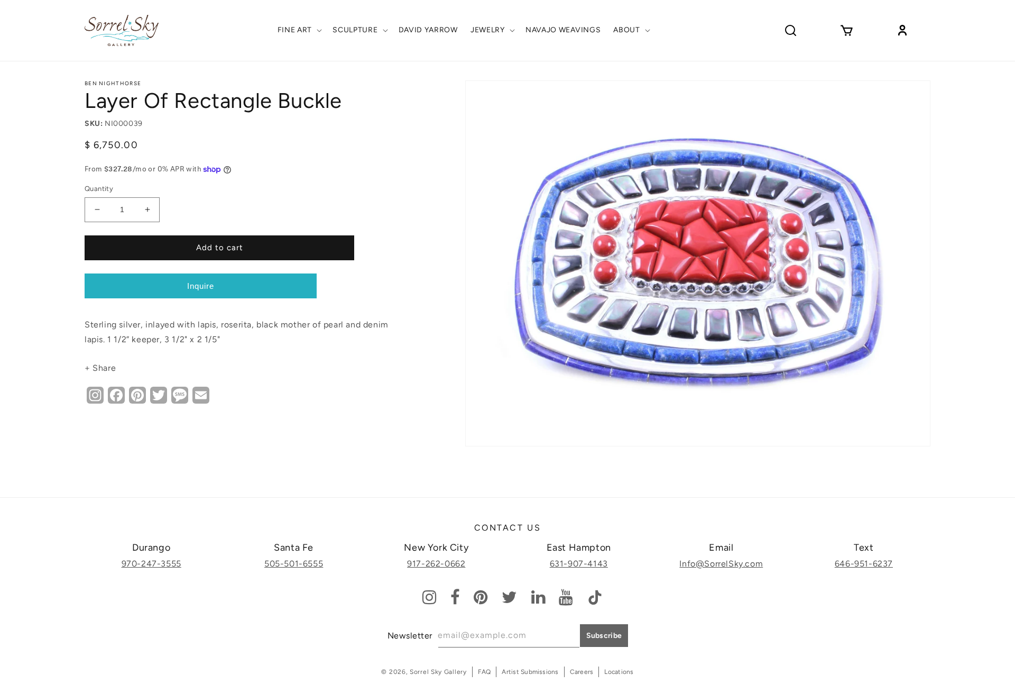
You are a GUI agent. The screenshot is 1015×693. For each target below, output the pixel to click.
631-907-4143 (579, 564)
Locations (618, 672)
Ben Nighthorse (113, 83)
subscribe (604, 635)
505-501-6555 (293, 564)
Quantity (99, 189)
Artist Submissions (530, 672)
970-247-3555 (151, 564)
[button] (299, 30)
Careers (582, 672)
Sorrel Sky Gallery (438, 672)
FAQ (484, 672)
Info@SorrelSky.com (721, 564)
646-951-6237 (864, 564)
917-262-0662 (436, 564)
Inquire (200, 285)
